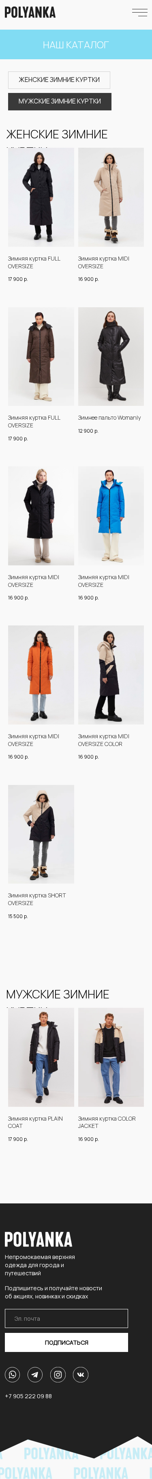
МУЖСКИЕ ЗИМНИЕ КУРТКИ (60, 101)
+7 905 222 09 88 (28, 1396)
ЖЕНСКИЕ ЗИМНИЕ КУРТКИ (59, 79)
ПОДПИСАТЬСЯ (66, 1342)
